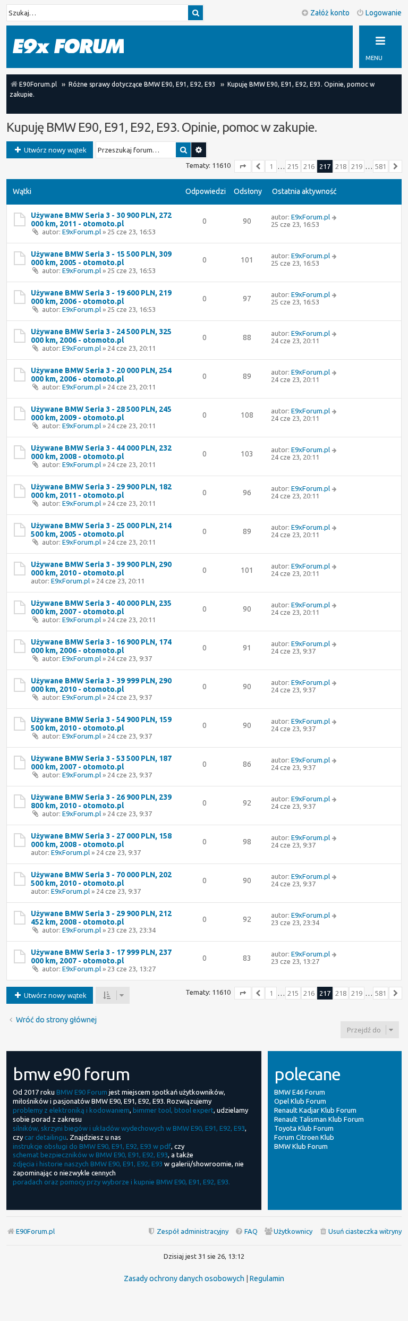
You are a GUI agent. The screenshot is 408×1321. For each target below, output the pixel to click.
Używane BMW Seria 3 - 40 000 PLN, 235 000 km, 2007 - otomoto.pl (101, 607)
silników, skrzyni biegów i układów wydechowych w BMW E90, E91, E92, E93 (129, 1128)
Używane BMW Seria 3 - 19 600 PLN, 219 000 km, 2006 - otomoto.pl (101, 297)
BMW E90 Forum (81, 1092)
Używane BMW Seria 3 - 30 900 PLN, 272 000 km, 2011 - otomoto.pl (101, 219)
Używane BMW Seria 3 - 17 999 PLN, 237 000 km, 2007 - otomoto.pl (101, 956)
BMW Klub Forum (301, 1146)
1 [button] (271, 166)
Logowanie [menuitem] (384, 13)
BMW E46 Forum (299, 1092)
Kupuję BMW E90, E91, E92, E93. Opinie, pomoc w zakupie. (161, 127)
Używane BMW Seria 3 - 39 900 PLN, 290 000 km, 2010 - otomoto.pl (101, 568)
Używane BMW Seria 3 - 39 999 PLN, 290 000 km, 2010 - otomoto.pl (101, 684)
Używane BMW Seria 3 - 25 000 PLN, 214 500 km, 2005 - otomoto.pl (101, 529)
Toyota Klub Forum (304, 1128)
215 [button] (293, 166)
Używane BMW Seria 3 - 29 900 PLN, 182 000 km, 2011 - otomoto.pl (101, 490)
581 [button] (380, 166)
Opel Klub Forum (300, 1101)
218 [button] (340, 166)
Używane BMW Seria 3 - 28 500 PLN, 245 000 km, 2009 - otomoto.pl (101, 413)
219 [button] (356, 166)
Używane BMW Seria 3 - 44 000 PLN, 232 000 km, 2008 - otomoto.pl (101, 452)
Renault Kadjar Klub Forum (315, 1110)
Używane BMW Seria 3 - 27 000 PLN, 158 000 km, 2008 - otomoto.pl (101, 840)
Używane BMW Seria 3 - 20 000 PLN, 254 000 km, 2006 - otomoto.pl (101, 374)
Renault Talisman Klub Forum (319, 1119)
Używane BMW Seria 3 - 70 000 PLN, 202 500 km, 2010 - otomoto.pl (101, 878)
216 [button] (308, 166)
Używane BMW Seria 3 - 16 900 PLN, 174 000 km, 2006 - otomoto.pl (101, 646)
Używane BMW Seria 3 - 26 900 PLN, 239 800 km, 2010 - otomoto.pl (101, 801)
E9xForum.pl (81, 231)
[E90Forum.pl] (79, 46)
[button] (242, 166)
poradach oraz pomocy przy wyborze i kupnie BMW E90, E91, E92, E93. (121, 1181)
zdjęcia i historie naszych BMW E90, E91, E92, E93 (88, 1163)
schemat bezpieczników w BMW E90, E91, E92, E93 (90, 1154)
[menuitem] (360, 1231)
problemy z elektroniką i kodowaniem (71, 1110)
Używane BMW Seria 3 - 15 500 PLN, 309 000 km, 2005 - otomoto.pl (101, 258)
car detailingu (45, 1137)
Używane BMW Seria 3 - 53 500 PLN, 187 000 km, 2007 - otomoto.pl (101, 762)
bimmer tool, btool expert (173, 1110)
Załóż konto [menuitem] (330, 13)
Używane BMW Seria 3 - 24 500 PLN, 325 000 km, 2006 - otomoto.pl (101, 335)
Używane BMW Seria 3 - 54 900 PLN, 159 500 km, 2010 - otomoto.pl (101, 723)
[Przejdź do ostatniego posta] (335, 217)
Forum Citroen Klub (304, 1137)
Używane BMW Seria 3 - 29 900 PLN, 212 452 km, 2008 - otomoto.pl (101, 917)
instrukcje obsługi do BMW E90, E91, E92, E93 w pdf (92, 1146)
